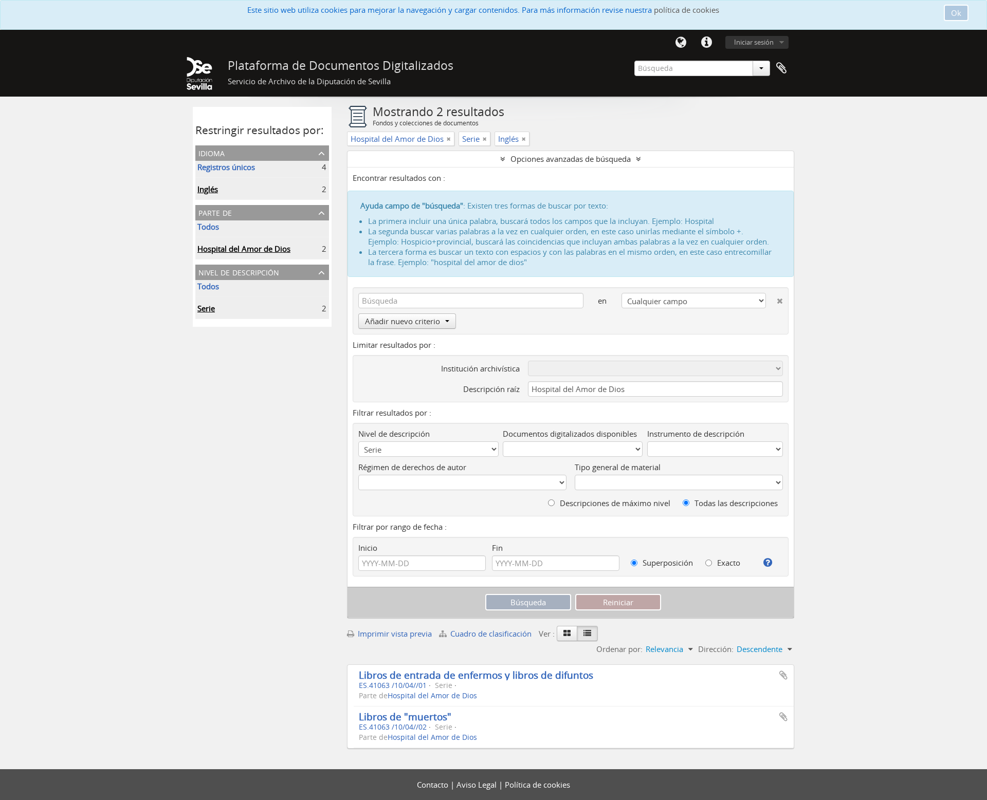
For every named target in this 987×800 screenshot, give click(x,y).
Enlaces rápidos (706, 42)
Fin (497, 548)
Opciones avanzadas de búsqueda (570, 159)
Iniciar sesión (754, 42)
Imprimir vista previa (394, 633)
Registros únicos (226, 167)
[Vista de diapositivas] (567, 633)
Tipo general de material (618, 467)
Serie (206, 308)
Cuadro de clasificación (491, 633)
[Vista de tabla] (587, 633)
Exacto (727, 562)
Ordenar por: (619, 649)
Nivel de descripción (238, 271)
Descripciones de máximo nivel (614, 503)
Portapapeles (781, 68)
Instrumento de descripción (695, 434)
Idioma (680, 42)
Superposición (667, 562)
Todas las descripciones (735, 503)
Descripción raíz (491, 389)
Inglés (207, 189)
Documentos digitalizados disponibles (570, 434)
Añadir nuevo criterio (402, 321)
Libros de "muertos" (405, 716)
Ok (956, 13)
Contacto (433, 784)
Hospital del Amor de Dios (243, 249)
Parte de (215, 212)
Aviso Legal (477, 784)
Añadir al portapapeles (783, 675)
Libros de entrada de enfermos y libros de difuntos (476, 674)
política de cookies (686, 10)
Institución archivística (480, 368)
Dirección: (716, 649)
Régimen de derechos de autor (412, 467)
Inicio (367, 548)
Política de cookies (537, 784)
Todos (208, 226)
